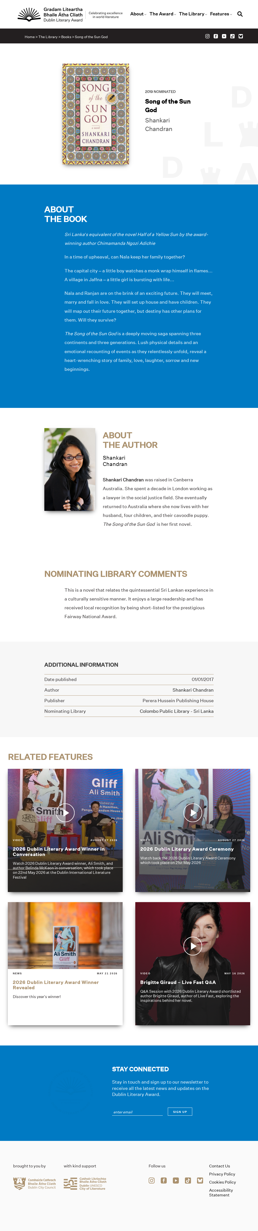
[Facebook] (216, 36)
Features (219, 14)
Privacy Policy (222, 1174)
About (137, 14)
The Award (161, 14)
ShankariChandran (115, 461)
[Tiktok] (232, 36)
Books (66, 37)
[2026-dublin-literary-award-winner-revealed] (65, 963)
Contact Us (219, 1166)
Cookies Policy (222, 1182)
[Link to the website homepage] (70, 15)
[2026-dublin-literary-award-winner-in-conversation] (65, 830)
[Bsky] (241, 36)
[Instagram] (207, 36)
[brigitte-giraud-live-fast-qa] (192, 963)
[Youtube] (224, 36)
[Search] (240, 15)
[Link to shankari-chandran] (69, 469)
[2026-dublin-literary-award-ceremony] (192, 830)
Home (30, 37)
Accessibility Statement (221, 1192)
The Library (191, 14)
